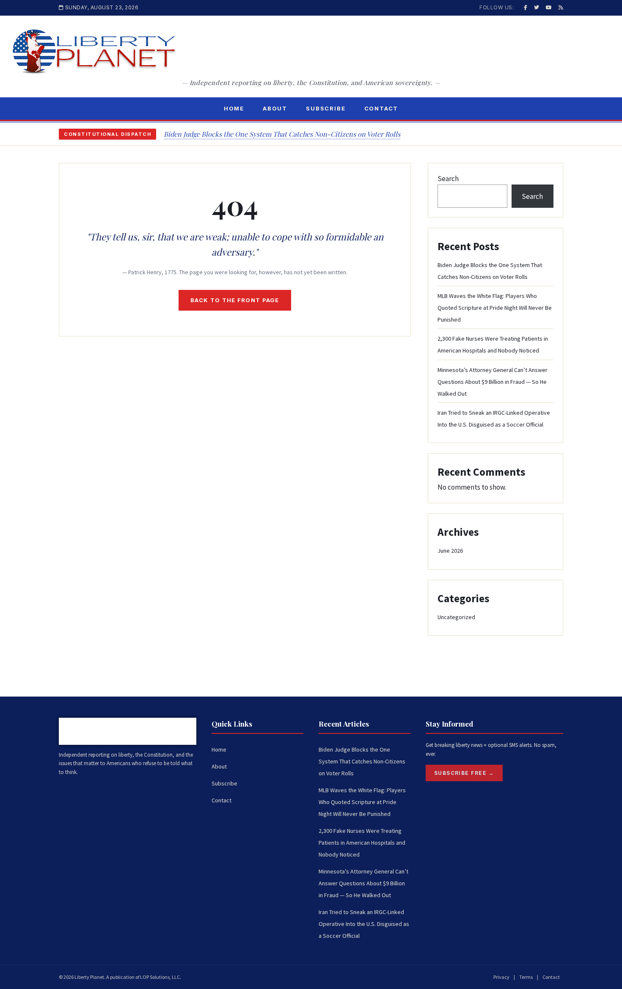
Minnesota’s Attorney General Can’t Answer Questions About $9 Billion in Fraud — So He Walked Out (493, 381)
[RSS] (561, 7)
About (275, 108)
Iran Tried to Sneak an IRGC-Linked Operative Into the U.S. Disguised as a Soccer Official (364, 923)
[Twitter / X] (536, 7)
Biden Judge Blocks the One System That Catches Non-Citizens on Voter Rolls (282, 133)
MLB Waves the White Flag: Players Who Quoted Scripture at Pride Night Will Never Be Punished (495, 307)
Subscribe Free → (464, 773)
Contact (381, 108)
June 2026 (450, 550)
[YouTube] (549, 7)
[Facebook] (525, 7)
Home (234, 108)
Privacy (501, 977)
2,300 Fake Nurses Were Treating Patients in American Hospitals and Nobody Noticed (362, 842)
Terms (526, 977)
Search (448, 178)
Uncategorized (456, 617)
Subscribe (325, 108)
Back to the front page (234, 300)
